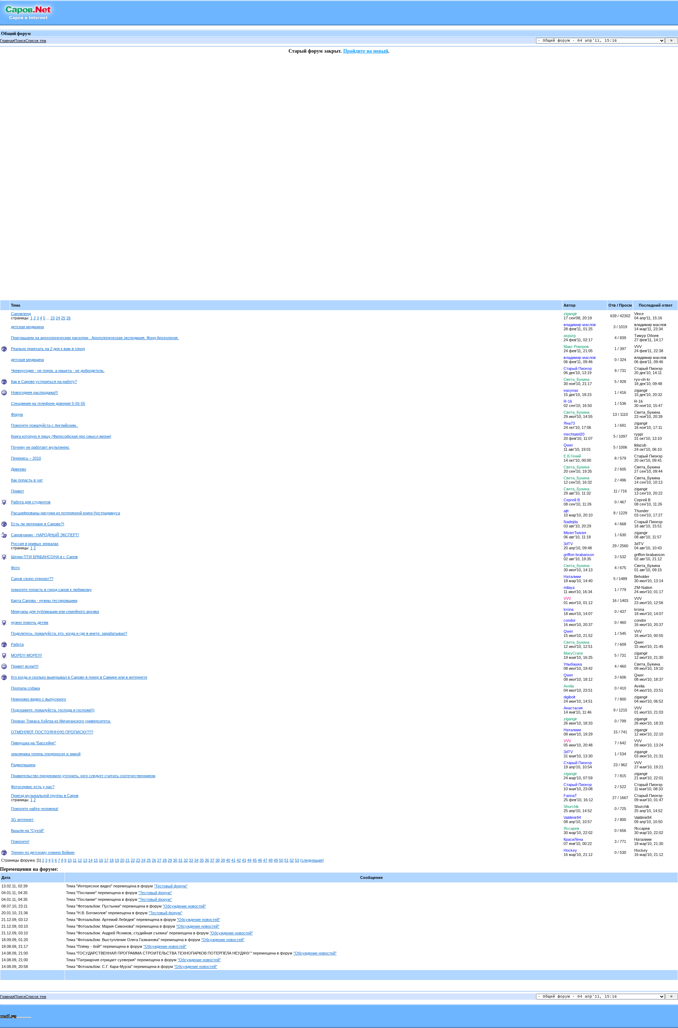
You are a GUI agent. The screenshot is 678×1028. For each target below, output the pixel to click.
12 (80, 860)
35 (202, 860)
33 (191, 860)
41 (233, 860)
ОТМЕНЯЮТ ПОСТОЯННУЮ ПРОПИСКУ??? (52, 732)
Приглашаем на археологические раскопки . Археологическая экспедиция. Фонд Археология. (95, 338)
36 (207, 860)
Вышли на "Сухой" (27, 830)
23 (52, 318)
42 (239, 860)
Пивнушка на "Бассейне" (33, 743)
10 (69, 860)
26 (68, 318)
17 (106, 860)
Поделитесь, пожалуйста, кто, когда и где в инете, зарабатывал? (69, 633)
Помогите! (20, 841)
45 (254, 860)
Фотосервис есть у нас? (32, 787)
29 (170, 860)
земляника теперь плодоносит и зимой (46, 754)
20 (122, 860)
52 (292, 860)
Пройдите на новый (365, 51)
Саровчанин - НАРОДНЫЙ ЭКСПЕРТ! (45, 535)
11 (75, 860)
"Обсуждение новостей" (184, 906)
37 (212, 860)
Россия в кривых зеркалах (35, 544)
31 (180, 860)
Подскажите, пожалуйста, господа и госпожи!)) (53, 710)
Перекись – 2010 (26, 458)
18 (111, 860)
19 (117, 860)
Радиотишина (23, 765)
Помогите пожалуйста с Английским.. (44, 425)
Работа (17, 644)
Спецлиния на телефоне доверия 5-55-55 (48, 403)
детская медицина (27, 327)
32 (186, 860)
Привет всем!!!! (24, 666)
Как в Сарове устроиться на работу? (44, 381)
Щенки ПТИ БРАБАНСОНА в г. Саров (44, 557)
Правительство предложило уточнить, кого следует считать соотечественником (83, 776)
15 (96, 860)
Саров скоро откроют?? (32, 579)
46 (260, 860)
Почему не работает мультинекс (40, 447)
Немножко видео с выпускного (38, 699)
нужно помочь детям (29, 622)
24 (58, 318)
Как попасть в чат (27, 480)
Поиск (19, 41)
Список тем (35, 41)
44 (249, 860)
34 (196, 860)
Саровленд (21, 314)
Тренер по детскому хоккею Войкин (43, 852)
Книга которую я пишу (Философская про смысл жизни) (61, 436)
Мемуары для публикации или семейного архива (55, 611)
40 (228, 860)
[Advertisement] (28, 160)
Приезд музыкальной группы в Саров (44, 795)
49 (276, 860)
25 (63, 318)
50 (281, 860)
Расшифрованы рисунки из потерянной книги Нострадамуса (65, 513)
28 (164, 860)
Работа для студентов (30, 502)
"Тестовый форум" (171, 886)
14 (90, 860)
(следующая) (312, 860)
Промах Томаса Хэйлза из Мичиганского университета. (61, 721)
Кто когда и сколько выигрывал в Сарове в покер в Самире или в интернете (79, 677)
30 (175, 860)
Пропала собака (25, 688)
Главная (7, 41)
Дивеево (18, 469)
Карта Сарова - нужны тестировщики (44, 600)
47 (265, 860)
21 (127, 860)
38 (217, 860)
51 (286, 860)
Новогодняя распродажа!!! (34, 392)
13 (85, 860)
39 (223, 860)
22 (133, 860)
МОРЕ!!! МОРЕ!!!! (26, 655)
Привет (17, 491)
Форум (17, 414)
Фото (15, 568)
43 (244, 860)
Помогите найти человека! (34, 809)
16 (101, 860)
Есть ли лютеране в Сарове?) (37, 524)
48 (270, 860)
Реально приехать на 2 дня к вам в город (48, 349)
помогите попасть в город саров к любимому (51, 589)
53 (297, 860)
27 (159, 860)
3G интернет (22, 819)
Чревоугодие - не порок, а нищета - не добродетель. (58, 370)
